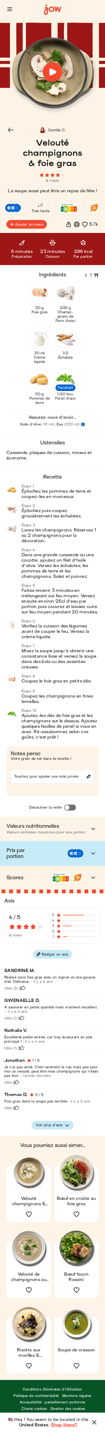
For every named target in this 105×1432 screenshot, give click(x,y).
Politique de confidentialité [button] (36, 1396)
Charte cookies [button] (34, 1409)
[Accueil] (52, 10)
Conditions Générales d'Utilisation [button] (52, 1389)
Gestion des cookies (67, 1409)
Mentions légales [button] (77, 1396)
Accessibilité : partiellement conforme (52, 1402)
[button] (9, 9)
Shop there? (64, 1425)
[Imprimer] (76, 224)
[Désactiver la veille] (70, 808)
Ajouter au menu (29, 224)
